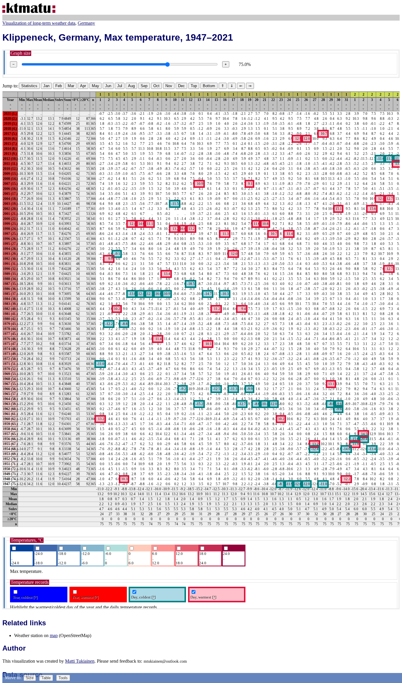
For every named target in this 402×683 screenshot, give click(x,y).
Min (22, 104)
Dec (181, 86)
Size (30, 678)
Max (29, 104)
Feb (58, 86)
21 (264, 104)
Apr (83, 86)
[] (35, 597)
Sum (67, 104)
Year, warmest (85, 597)
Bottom (209, 86)
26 (306, 104)
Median (48, 104)
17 (233, 104)
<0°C (75, 104)
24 (289, 104)
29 (331, 104)
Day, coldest (143, 597)
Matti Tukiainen (79, 661)
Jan (46, 86)
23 (281, 104)
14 (208, 104)
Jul (119, 86)
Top (194, 86)
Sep (144, 86)
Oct (156, 86)
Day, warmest (203, 597)
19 (249, 104)
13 (199, 104)
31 (346, 104)
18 (242, 104)
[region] (201, 309)
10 (175, 104)
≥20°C (85, 104)
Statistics (29, 86)
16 (225, 104)
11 (183, 104)
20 (256, 104)
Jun (108, 86)
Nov (168, 86)
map (54, 635)
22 (273, 104)
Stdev (59, 104)
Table (46, 678)
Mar (71, 86)
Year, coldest (24, 597)
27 (314, 104)
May (95, 86)
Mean (38, 104)
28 (323, 104)
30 (338, 104)
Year (10, 104)
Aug (131, 86)
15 (216, 104)
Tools (63, 678)
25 (297, 104)
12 (190, 104)
